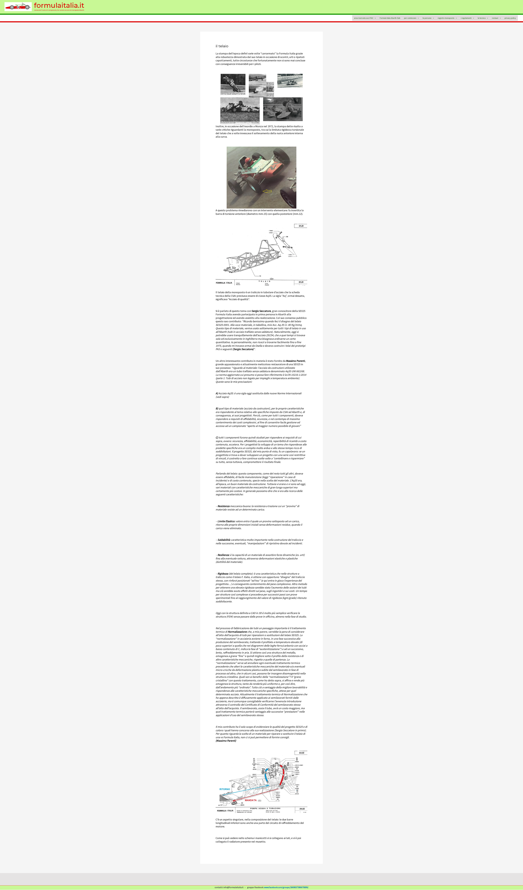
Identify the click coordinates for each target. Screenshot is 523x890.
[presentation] (374, 18)
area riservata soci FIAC (363, 18)
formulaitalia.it (59, 5)
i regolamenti (466, 18)
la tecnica (482, 18)
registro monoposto (446, 18)
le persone (427, 18)
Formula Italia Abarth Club (390, 18)
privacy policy (510, 18)
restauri (495, 18)
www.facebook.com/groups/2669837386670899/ (286, 887)
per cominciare (410, 18)
